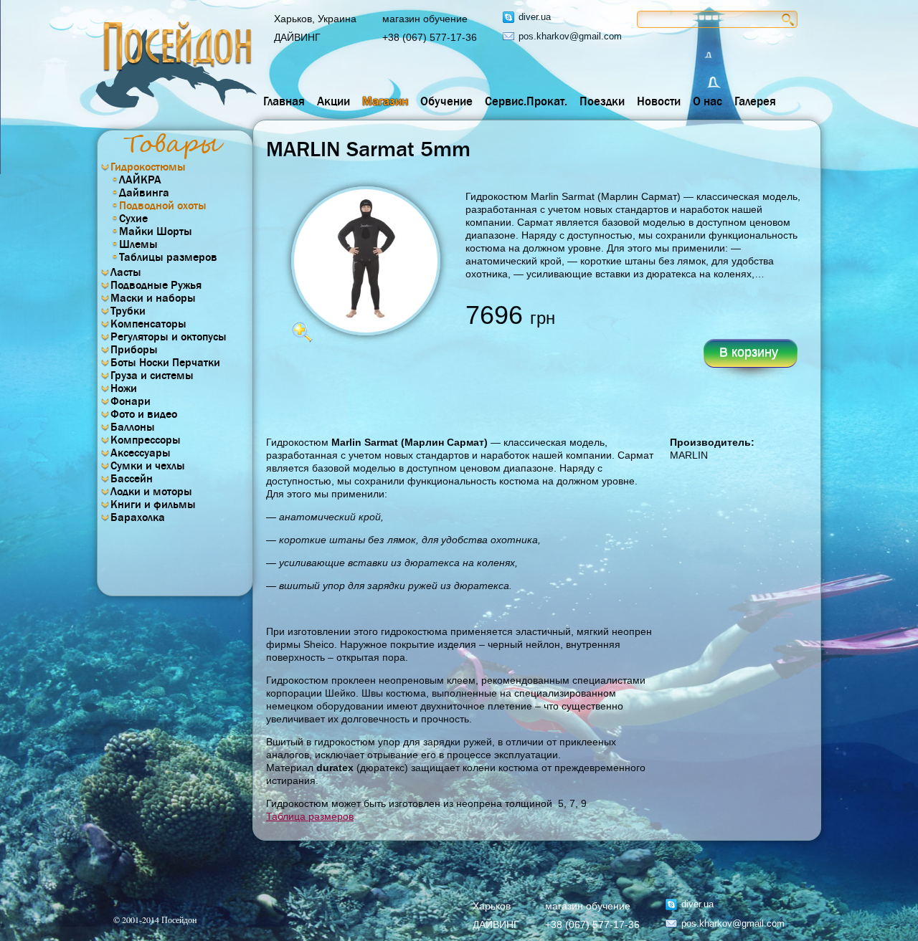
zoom (302, 332)
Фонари (130, 401)
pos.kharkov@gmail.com (570, 36)
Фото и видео (143, 414)
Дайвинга (144, 193)
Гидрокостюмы (148, 167)
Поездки (602, 102)
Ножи (123, 388)
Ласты (125, 272)
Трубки (128, 311)
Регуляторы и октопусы (168, 337)
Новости (659, 102)
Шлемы (138, 244)
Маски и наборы (153, 298)
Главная (284, 102)
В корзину (748, 352)
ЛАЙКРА (140, 180)
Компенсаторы (148, 324)
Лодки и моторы (151, 491)
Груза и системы (152, 375)
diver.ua (535, 16)
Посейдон (176, 65)
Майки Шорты (155, 231)
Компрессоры (145, 440)
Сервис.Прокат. (526, 102)
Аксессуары (140, 453)
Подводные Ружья (156, 285)
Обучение (446, 102)
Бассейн (131, 479)
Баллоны (132, 427)
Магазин (385, 102)
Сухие (133, 218)
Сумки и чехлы (147, 466)
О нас (707, 102)
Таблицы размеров (168, 257)
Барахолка (137, 517)
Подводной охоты (163, 206)
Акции (333, 102)
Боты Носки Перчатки (165, 362)
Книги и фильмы (153, 504)
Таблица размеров (310, 816)
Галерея (755, 102)
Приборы (134, 350)
